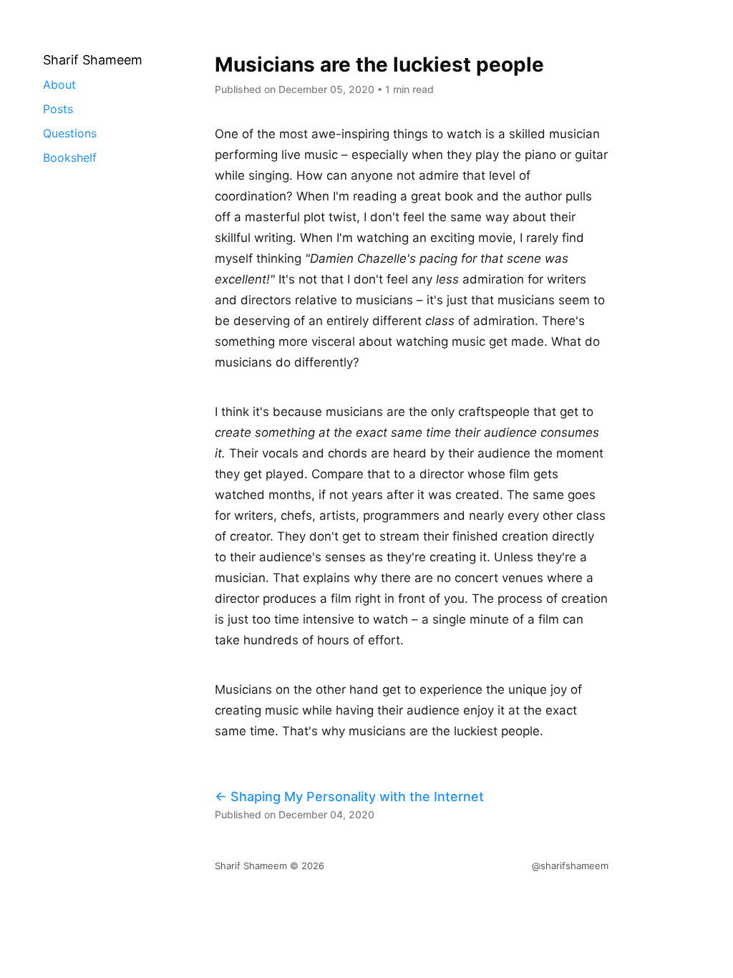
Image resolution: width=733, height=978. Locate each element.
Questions (70, 133)
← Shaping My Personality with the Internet (349, 796)
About (59, 84)
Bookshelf (70, 157)
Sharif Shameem (251, 865)
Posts (58, 109)
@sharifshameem (570, 865)
